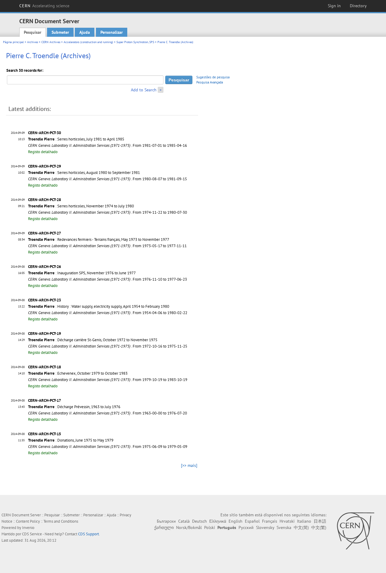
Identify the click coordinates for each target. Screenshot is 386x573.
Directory (358, 5)
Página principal (13, 42)
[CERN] (355, 531)
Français (269, 521)
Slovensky (265, 527)
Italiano (304, 521)
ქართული (164, 527)
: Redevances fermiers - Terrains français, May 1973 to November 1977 (98, 239)
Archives (32, 42)
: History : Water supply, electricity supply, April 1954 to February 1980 (98, 306)
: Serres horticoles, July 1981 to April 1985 (76, 139)
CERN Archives (50, 42)
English (235, 521)
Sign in (334, 5)
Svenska (284, 527)
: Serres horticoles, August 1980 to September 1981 (84, 172)
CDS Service (32, 534)
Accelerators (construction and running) (88, 42)
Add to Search (144, 90)
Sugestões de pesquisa (212, 77)
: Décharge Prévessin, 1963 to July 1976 (74, 406)
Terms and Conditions (60, 521)
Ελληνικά (217, 521)
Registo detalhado (43, 151)
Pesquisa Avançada (209, 82)
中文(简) (301, 527)
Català (184, 521)
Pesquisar (32, 32)
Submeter (60, 32)
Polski (209, 527)
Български (166, 521)
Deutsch (199, 521)
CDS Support (88, 534)
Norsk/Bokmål (189, 527)
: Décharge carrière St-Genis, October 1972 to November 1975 (92, 339)
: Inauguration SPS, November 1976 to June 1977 (82, 272)
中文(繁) (318, 527)
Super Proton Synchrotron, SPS (135, 42)
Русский (246, 527)
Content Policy (28, 521)
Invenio (28, 527)
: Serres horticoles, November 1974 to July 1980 (81, 206)
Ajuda (84, 32)
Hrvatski (287, 521)
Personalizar (111, 32)
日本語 (320, 521)
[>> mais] (189, 465)
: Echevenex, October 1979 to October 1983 (78, 373)
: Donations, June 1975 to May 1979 (70, 440)
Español (252, 521)
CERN (44, 5)
